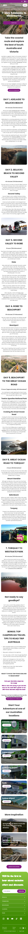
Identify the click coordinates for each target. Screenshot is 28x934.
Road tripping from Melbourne (14, 698)
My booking (18, 5)
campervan (19, 62)
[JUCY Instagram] (3, 918)
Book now (14, 23)
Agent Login (21, 931)
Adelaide (13, 66)
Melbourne (19, 66)
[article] (14, 825)
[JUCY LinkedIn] (21, 918)
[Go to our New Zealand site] (24, 1)
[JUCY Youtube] (12, 918)
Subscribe (21, 891)
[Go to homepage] (5, 5)
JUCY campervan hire (14, 110)
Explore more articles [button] (14, 866)
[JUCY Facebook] (8, 918)
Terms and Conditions (4, 928)
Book (25, 5)
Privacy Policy (14, 928)
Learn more (7, 725)
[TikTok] (16, 918)
